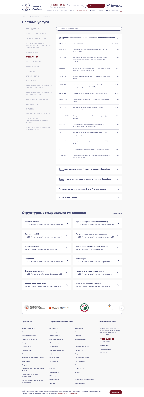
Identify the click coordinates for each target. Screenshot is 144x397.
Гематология (79, 331)
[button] (22, 308)
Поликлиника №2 (43, 235)
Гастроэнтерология (56, 331)
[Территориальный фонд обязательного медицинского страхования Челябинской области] (84, 308)
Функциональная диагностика (84, 379)
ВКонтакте (104, 353)
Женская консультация (37, 99)
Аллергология (54, 328)
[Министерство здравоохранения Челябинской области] (59, 308)
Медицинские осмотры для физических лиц (39, 93)
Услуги (72, 11)
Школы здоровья (112, 11)
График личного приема (29, 339)
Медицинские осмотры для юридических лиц (39, 87)
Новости (92, 11)
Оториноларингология (37, 38)
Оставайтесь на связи (108, 321)
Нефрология (53, 354)
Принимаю (115, 392)
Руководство (26, 354)
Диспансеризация (80, 339)
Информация (26, 343)
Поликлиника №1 (44, 222)
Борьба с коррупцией (28, 328)
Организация (27, 321)
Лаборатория (46, 16)
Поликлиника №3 (41, 247)
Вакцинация (79, 328)
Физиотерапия (33, 104)
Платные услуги (82, 11)
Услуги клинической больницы (61, 321)
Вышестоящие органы (29, 335)
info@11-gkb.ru (105, 345)
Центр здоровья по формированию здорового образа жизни (38, 45)
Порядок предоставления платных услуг (38, 128)
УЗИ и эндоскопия (55, 376)
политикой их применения (67, 393)
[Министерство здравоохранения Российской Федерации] (34, 308)
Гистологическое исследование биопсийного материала (82, 189)
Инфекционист (79, 343)
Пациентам (63, 11)
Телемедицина (54, 372)
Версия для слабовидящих (116, 6)
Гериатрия (30, 71)
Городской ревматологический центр (95, 235)
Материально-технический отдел (94, 272)
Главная (24, 16)
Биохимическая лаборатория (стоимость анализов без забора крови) (85, 180)
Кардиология (54, 346)
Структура (25, 365)
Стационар (31, 81)
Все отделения (32, 29)
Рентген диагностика (81, 365)
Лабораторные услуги (82, 346)
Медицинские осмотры (57, 350)
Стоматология (32, 76)
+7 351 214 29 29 (57, 5)
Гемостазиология (55, 335)
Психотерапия (54, 361)
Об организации (52, 11)
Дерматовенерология (56, 339)
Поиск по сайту (78, 6)
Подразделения (27, 350)
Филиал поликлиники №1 (43, 284)
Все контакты (116, 213)
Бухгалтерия (94, 260)
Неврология (79, 350)
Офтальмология (33, 62)
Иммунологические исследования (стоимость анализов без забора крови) (87, 38)
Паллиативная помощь (82, 357)
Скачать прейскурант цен (38, 114)
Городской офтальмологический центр (95, 222)
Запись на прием (96, 6)
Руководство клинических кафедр (33, 357)
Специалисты (26, 361)
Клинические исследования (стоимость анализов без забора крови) (84, 170)
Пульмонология (80, 361)
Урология (78, 376)
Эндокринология (80, 383)
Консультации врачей (36, 34)
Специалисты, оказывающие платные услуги (37, 121)
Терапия (77, 372)
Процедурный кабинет (68, 197)
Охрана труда (26, 346)
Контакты (101, 11)
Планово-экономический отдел (94, 284)
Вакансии (25, 331)
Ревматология (32, 66)
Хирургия (30, 109)
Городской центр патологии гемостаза (92, 247)
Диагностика (32, 52)
